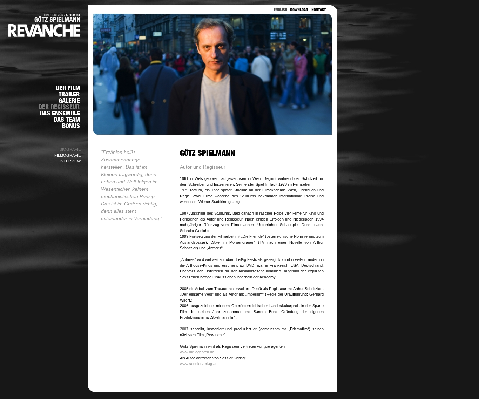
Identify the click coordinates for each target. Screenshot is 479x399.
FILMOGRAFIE (67, 155)
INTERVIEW (70, 161)
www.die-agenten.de (197, 352)
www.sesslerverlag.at (198, 363)
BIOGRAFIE (70, 149)
